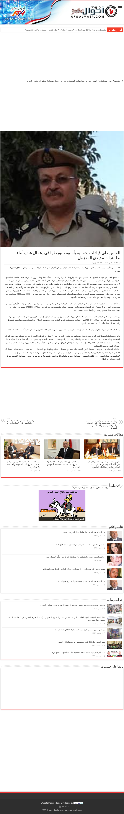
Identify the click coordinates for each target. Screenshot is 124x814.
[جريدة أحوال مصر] (62, 12)
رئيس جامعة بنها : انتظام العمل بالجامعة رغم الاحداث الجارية (20, 420)
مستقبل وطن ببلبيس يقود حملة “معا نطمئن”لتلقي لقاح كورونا (80, 630)
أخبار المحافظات (106, 81)
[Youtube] (60, 806)
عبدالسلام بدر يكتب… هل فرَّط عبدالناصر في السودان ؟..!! (81, 532)
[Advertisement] (62, 56)
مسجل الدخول (89, 487)
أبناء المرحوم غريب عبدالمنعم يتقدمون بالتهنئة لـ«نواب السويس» (78, 652)
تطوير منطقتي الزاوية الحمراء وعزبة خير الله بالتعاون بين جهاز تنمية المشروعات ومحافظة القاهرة (103, 464)
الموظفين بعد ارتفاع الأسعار (69, 519)
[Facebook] (66, 806)
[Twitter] (63, 806)
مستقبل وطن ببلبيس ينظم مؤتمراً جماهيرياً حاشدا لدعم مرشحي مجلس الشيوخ (72, 605)
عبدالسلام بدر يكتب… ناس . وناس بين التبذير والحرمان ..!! (81, 581)
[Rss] (68, 806)
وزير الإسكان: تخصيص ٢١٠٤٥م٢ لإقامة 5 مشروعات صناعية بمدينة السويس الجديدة (62, 464)
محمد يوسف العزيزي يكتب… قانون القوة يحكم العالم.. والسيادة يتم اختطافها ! (73, 569)
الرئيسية (118, 81)
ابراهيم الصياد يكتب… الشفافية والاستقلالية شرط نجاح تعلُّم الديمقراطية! (75, 557)
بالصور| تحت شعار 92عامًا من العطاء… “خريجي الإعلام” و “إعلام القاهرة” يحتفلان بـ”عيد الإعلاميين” (65, 30)
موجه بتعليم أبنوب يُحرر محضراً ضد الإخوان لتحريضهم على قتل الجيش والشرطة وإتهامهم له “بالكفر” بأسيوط (101, 423)
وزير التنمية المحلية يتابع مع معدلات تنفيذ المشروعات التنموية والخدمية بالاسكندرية (23, 464)
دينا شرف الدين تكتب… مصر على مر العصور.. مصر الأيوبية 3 (80, 544)
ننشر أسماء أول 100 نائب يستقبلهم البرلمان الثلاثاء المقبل (81, 642)
